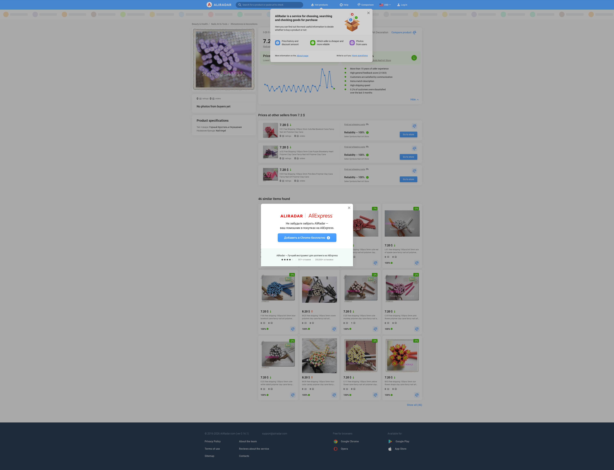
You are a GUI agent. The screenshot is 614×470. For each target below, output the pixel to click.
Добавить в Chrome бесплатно (304, 237)
